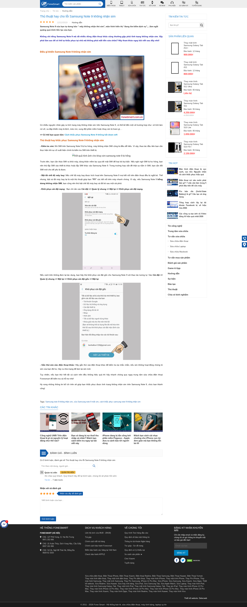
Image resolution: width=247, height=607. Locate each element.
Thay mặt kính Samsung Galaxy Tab (150, 586)
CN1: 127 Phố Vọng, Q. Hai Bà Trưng (58, 537)
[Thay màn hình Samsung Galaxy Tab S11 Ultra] (175, 94)
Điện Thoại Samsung (160, 576)
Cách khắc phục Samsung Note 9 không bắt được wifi (91, 135)
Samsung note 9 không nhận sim (59, 402)
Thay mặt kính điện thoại (117, 578)
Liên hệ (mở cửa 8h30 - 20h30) (98, 533)
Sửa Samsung (175, 581)
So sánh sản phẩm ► (134, 554)
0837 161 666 (48, 546)
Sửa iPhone (163, 581)
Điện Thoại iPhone (110, 576)
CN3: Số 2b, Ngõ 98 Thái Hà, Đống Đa (58, 550)
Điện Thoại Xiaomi (127, 576)
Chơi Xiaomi (130, 559)
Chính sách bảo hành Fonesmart (98, 546)
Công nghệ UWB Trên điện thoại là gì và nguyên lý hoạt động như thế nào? (54, 438)
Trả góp (88, 537)
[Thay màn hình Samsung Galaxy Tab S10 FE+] (175, 154)
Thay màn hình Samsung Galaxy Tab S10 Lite (193, 125)
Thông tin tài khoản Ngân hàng (137, 541)
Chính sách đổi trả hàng (95, 541)
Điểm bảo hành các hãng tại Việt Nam (100, 550)
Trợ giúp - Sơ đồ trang (134, 546)
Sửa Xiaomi (187, 581)
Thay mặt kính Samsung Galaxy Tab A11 (193, 64)
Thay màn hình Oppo (118, 591)
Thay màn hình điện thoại (95, 578)
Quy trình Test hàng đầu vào (136, 533)
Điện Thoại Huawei (178, 576)
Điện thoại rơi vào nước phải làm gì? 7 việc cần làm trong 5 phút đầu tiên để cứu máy (192, 183)
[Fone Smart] (49, 4)
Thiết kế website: (191, 598)
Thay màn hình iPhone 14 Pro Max (134, 589)
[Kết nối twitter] (183, 560)
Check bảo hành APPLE (95, 554)
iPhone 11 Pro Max (149, 581)
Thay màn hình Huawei (158, 591)
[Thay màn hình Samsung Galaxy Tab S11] (175, 113)
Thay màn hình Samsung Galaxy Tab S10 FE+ (193, 144)
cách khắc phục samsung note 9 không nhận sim (120, 402)
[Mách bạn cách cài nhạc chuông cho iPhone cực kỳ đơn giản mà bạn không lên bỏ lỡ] (148, 422)
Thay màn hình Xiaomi (99, 591)
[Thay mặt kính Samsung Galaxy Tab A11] (175, 74)
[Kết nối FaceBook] (176, 560)
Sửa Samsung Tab (152, 584)
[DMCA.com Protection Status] (194, 561)
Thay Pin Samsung (132, 581)
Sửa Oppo (197, 581)
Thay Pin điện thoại (137, 578)
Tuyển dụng (129, 563)
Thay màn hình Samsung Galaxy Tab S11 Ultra (193, 84)
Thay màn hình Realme (138, 591)
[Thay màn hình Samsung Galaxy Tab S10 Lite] (175, 134)
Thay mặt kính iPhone (175, 578)
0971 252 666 (48, 540)
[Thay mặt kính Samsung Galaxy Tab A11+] (175, 55)
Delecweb (203, 598)
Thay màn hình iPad (195, 584)
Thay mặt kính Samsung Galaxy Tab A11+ (193, 45)
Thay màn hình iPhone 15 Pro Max (164, 589)
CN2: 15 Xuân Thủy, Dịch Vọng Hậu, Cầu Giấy (62, 544)
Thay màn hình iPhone (155, 578)
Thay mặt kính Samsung (112, 581)
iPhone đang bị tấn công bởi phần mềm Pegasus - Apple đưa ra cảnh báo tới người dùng (116, 439)
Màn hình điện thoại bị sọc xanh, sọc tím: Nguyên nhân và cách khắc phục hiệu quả (192, 172)
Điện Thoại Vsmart (195, 576)
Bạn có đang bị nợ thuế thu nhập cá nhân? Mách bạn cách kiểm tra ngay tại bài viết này (85, 439)
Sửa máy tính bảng (126, 584)
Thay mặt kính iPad (125, 586)
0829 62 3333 (48, 553)
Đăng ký (181, 553)
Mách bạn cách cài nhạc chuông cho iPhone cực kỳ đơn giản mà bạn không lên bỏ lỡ (147, 439)
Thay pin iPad (172, 586)
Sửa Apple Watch (168, 584)
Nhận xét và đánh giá (50, 488)
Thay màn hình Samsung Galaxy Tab (100, 586)
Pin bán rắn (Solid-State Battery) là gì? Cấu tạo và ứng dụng (192, 194)
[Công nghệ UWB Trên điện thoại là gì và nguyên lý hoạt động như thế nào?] (54, 422)
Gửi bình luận (48, 519)
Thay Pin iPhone (192, 578)
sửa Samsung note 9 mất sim (86, 402)
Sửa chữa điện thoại (93, 576)
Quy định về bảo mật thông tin (137, 537)
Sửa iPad (139, 584)
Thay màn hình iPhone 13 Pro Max (104, 589)
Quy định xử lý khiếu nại (135, 550)
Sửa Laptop (181, 584)
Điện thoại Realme (143, 576)
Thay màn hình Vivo (177, 591)
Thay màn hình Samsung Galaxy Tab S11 (193, 103)
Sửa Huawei (112, 584)
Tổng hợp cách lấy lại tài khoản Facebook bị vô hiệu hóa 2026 (192, 205)
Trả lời (47, 480)
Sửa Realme (100, 584)
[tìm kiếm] (100, 3)
